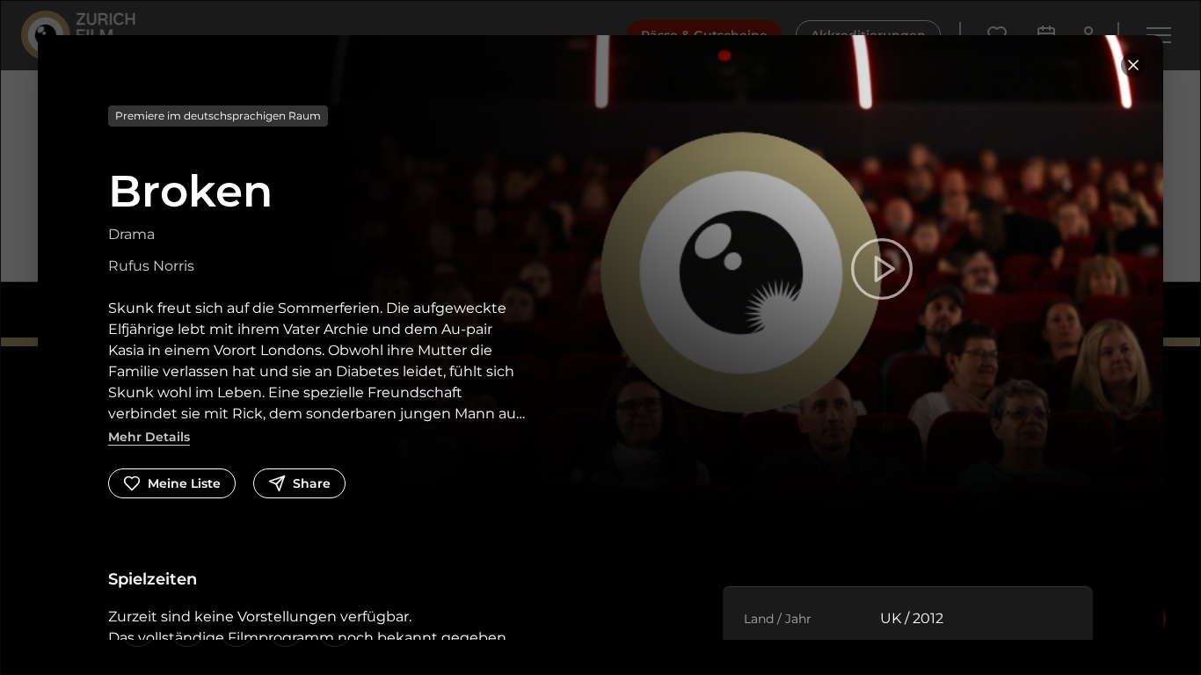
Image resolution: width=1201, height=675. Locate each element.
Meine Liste (184, 483)
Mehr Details (149, 437)
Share (312, 483)
